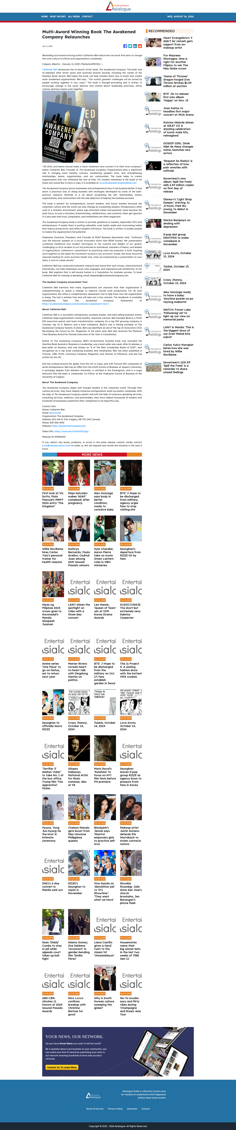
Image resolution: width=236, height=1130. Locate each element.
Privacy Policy (115, 1108)
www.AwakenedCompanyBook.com (118, 182)
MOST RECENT (58, 16)
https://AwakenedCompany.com (69, 426)
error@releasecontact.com (56, 445)
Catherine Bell (49, 69)
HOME (44, 16)
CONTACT (87, 16)
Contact (145, 1108)
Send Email (55, 412)
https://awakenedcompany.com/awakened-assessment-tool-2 (75, 303)
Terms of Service (95, 1108)
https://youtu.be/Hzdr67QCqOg (71, 431)
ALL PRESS (74, 16)
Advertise (132, 1108)
